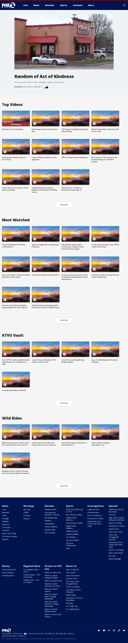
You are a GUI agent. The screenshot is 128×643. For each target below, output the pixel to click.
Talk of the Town (115, 532)
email (99, 630)
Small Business (8, 575)
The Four (112, 515)
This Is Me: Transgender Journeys (114, 537)
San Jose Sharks (72, 540)
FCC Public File (72, 606)
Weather (49, 505)
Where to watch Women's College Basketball (52, 604)
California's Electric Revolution (116, 510)
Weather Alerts (51, 509)
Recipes (26, 518)
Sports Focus (114, 529)
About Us (71, 565)
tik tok (119, 630)
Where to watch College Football (51, 576)
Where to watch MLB (53, 581)
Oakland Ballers (72, 534)
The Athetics (71, 537)
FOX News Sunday (9, 536)
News (5, 505)
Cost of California (94, 515)
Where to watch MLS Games (53, 615)
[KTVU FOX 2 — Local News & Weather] (10, 5)
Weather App (50, 529)
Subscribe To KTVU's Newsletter (74, 599)
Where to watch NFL (53, 572)
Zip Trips (26, 509)
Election (5, 539)
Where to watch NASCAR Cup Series (52, 585)
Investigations (95, 505)
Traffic (26, 512)
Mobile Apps (71, 595)
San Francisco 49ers (74, 515)
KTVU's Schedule (73, 587)
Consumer (6, 527)
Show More (64, 205)
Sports (69, 505)
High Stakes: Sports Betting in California (116, 519)
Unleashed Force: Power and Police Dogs (94, 523)
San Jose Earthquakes (71, 544)
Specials (113, 505)
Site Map (69, 603)
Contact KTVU (71, 578)
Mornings (28, 505)
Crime (4, 515)
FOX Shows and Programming (72, 582)
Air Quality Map (51, 518)
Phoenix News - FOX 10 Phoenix (31, 576)
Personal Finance (9, 569)
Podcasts (6, 530)
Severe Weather (51, 526)
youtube (104, 630)
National (5, 512)
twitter (124, 630)
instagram (114, 630)
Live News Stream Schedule (73, 591)
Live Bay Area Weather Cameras (52, 513)
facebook (109, 630)
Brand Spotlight (115, 559)
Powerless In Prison (95, 518)
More (91, 5)
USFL (68, 548)
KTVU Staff (70, 572)
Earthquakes (50, 523)
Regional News (31, 565)
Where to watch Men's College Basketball (51, 596)
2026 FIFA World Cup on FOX (74, 510)
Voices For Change (116, 550)
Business (5, 524)
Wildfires (5, 521)
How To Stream (72, 569)
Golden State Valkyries (71, 527)
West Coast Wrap (9, 533)
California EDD (93, 509)
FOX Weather (50, 532)
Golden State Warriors (71, 519)
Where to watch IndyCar (51, 590)
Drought (5, 518)
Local (4, 509)
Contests (27, 515)
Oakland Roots (72, 531)
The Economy (7, 572)
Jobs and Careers (73, 575)
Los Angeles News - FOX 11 (31, 570)
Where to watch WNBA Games (51, 610)
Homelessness (93, 512)
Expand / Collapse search (124, 5)
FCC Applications (73, 609)
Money (6, 565)
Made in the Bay (115, 523)
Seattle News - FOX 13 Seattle (31, 581)
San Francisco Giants (74, 523)
